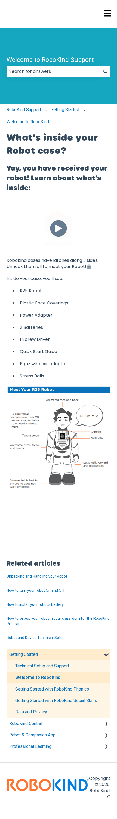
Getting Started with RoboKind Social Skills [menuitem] (56, 700)
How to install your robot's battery (35, 604)
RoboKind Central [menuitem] (25, 723)
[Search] (105, 71)
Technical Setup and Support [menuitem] (42, 666)
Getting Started (65, 109)
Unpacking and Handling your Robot (37, 576)
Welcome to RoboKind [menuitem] (37, 677)
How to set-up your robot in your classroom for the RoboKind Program (58, 621)
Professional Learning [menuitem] (30, 746)
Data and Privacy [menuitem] (31, 711)
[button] (106, 654)
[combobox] (53, 71)
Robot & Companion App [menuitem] (32, 735)
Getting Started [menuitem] (23, 654)
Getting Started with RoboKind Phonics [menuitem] (52, 689)
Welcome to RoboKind (28, 121)
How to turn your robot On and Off (36, 590)
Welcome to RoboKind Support (50, 60)
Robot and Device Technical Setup (36, 637)
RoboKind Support (24, 109)
